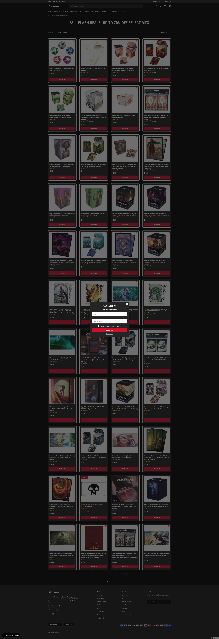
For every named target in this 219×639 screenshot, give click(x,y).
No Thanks (109, 334)
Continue (109, 330)
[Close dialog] (127, 304)
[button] (11, 635)
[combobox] (109, 321)
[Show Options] (125, 321)
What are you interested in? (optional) (103, 318)
